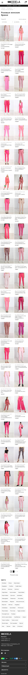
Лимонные (13, 598)
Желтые (4, 589)
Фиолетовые (5, 623)
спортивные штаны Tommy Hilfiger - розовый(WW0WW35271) (6, 416)
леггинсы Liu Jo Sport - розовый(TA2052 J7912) (20, 466)
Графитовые (18, 586)
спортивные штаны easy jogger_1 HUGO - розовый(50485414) (20, 317)
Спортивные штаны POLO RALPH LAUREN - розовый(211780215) (6, 540)
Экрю (14, 626)
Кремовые (19, 595)
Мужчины (15, 5)
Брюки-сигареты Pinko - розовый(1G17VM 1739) (20, 292)
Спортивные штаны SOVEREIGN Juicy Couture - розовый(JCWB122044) (20, 441)
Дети (20, 5)
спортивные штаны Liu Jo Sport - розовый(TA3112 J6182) (20, 218)
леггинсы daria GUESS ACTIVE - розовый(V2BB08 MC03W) (6, 267)
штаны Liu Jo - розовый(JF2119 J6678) (20, 194)
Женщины (9, 5)
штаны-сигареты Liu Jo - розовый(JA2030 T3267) (20, 515)
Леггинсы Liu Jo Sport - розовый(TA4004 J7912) (6, 441)
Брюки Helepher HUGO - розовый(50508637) (20, 168)
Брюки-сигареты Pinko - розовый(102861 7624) (6, 367)
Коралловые (21, 592)
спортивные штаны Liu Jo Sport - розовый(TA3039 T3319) (6, 120)
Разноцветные (5, 614)
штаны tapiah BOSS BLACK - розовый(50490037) (7, 194)
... (14, 8)
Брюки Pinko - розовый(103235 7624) (6, 292)
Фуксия (21, 623)
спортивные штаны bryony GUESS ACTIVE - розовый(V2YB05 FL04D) (21, 565)
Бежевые (4, 583)
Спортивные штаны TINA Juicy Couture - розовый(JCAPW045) (20, 491)
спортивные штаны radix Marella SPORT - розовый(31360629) (6, 342)
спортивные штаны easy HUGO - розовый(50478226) (21, 367)
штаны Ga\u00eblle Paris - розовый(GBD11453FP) (20, 540)
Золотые (17, 589)
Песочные (12, 610)
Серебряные (17, 617)
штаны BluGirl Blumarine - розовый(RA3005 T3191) (6, 218)
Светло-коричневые (7, 617)
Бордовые (4, 586)
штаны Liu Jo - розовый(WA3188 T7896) (6, 144)
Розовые (13, 614)
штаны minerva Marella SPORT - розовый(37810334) (21, 119)
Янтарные (19, 626)
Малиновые (5, 601)
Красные (12, 595)
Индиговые (4, 592)
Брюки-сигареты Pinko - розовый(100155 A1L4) (20, 95)
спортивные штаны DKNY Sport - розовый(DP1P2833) (7, 466)
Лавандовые (5, 598)
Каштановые (13, 592)
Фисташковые (13, 623)
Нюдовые (17, 604)
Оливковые (4, 607)
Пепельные (20, 607)
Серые (24, 617)
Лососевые (20, 598)
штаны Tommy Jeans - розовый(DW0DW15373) (6, 70)
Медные (12, 601)
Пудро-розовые (21, 610)
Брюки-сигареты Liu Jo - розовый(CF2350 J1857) (6, 316)
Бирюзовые (17, 583)
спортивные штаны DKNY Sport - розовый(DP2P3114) (21, 267)
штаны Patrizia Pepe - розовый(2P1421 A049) (6, 490)
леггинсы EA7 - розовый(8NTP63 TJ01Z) (20, 391)
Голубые (11, 586)
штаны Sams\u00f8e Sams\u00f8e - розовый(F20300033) (19, 70)
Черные (8, 626)
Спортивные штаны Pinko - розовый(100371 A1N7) (7, 515)
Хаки (3, 626)
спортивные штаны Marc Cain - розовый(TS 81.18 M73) (6, 391)
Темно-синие (15, 620)
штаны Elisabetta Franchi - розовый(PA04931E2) (6, 243)
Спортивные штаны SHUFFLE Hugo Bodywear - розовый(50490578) (6, 565)
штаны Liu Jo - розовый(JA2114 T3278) (20, 416)
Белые (10, 583)
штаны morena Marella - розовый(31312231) (20, 45)
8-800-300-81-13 (5, 640)
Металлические (20, 601)
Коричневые (5, 595)
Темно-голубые (5, 620)
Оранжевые (13, 607)
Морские (4, 604)
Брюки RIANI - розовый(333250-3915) (6, 95)
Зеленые (10, 589)
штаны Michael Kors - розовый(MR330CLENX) (20, 243)
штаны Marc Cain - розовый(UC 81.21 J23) (20, 144)
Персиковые (5, 610)
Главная (3, 8)
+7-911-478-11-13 (5, 639)
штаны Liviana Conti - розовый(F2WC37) (19, 341)
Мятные (10, 604)
